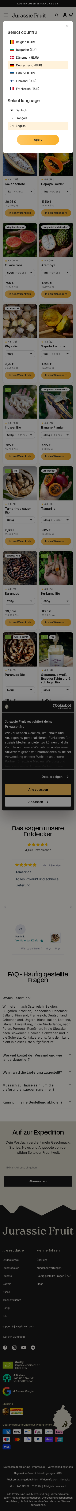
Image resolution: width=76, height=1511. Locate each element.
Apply (38, 139)
